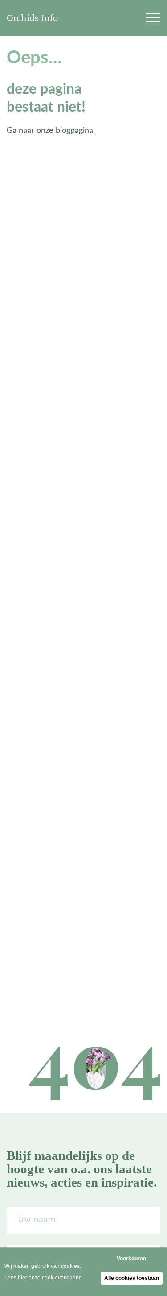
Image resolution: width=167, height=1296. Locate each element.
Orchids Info (32, 17)
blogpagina (74, 131)
